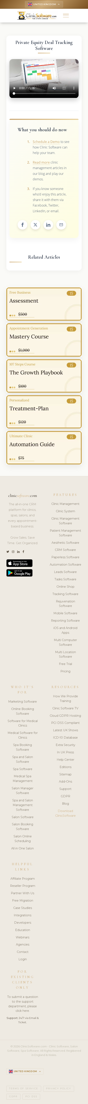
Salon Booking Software (22, 826)
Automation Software (65, 564)
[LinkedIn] (18, 551)
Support (65, 789)
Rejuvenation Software (65, 604)
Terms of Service (23, 1088)
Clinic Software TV (65, 708)
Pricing (65, 671)
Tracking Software (65, 594)
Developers (22, 922)
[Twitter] (7, 551)
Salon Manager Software (22, 790)
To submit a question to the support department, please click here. (22, 1004)
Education (22, 930)
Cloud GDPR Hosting (65, 716)
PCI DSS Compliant (65, 723)
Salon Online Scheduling (23, 838)
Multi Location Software (65, 654)
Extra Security (65, 745)
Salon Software (23, 817)
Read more (41, 162)
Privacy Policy (58, 1088)
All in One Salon (22, 848)
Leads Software (65, 572)
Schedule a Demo (46, 141)
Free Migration (22, 900)
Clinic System (65, 511)
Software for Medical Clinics (23, 723)
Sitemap (65, 774)
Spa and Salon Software (22, 759)
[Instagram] (13, 551)
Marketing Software (22, 701)
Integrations (22, 915)
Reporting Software (65, 620)
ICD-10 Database (65, 737)
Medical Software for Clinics (23, 735)
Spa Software (22, 769)
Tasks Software (65, 579)
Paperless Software (65, 557)
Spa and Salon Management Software (22, 805)
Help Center (65, 759)
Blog (65, 803)
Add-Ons (65, 781)
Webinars (22, 937)
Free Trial (65, 664)
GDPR (65, 796)
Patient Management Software (65, 533)
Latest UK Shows (65, 730)
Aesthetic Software (65, 543)
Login (22, 959)
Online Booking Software (22, 711)
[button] (66, 15)
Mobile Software (65, 613)
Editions (65, 767)
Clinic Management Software (65, 521)
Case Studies (22, 908)
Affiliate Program (22, 879)
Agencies (22, 944)
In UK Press (65, 752)
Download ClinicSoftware (65, 813)
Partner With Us (22, 893)
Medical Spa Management (23, 778)
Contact (22, 952)
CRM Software (65, 550)
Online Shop (65, 587)
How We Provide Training (65, 698)
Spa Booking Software (22, 747)
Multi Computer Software (65, 642)
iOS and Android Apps (65, 630)
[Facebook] (23, 551)
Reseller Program (22, 886)
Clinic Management (65, 504)
